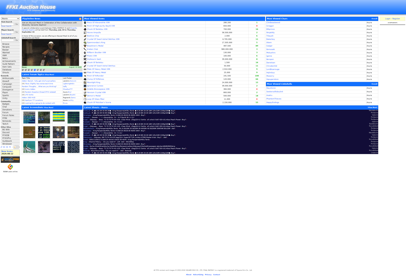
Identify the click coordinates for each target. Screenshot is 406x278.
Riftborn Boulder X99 (96, 53)
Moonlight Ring (93, 82)
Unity (4, 98)
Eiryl (69, 92)
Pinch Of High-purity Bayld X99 (101, 26)
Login (387, 19)
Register (396, 19)
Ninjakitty (270, 33)
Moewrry (270, 76)
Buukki (72, 95)
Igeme (269, 56)
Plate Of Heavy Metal (96, 72)
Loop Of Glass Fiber (96, 99)
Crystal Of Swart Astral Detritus (101, 66)
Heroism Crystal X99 (96, 92)
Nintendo (6, 121)
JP (1, 147)
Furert (85, 139)
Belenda (86, 151)
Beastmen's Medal (95, 46)
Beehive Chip (93, 36)
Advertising (198, 274)
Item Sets (7, 67)
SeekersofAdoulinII (274, 92)
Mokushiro (270, 53)
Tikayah (269, 36)
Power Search (6, 26)
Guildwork (7, 141)
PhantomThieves (273, 99)
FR (10, 147)
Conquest (6, 87)
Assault (5, 81)
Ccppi (85, 119)
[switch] (16, 147)
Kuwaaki (86, 117)
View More (49, 74)
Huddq (85, 146)
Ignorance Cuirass (95, 86)
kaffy (65, 86)
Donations (7, 110)
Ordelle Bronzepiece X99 (98, 89)
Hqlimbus (270, 73)
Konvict (73, 81)
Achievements (9, 61)
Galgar (269, 46)
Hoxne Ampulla (94, 33)
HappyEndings (272, 102)
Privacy (208, 274)
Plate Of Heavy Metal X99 (98, 69)
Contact (216, 274)
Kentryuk (86, 111)
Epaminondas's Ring (96, 43)
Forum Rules (8, 115)
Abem (269, 43)
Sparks (5, 95)
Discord (6, 132)
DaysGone (271, 88)
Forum (5, 112)
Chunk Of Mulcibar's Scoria (99, 102)
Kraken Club (92, 49)
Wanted (6, 53)
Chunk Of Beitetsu (95, 62)
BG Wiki (6, 130)
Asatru (269, 95)
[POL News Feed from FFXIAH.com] (80, 19)
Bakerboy (270, 39)
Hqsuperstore (272, 79)
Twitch (5, 124)
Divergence (7, 90)
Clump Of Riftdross (95, 79)
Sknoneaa (87, 115)
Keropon (270, 59)
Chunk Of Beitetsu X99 (97, 29)
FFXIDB (5, 135)
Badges (5, 104)
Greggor (270, 26)
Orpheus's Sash (94, 59)
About (188, 274)
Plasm (5, 92)
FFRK (4, 118)
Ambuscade (8, 78)
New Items (7, 151)
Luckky (71, 100)
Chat (4, 107)
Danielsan (270, 63)
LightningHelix (68, 83)
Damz (73, 97)
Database (6, 70)
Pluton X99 (92, 56)
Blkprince (270, 29)
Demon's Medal (94, 96)
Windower (7, 144)
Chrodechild (271, 66)
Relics (5, 58)
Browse (5, 44)
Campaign (7, 84)
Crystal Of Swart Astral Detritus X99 (103, 39)
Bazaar (5, 50)
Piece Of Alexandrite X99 (98, 23)
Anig (85, 142)
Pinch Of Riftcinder (95, 76)
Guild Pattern (8, 64)
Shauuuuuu (87, 137)
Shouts (5, 72)
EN (4, 147)
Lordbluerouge (272, 69)
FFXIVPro (6, 138)
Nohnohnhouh (88, 128)
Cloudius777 (67, 89)
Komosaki (270, 49)
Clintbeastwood (273, 23)
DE (7, 147)
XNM (4, 55)
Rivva (65, 103)
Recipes (6, 47)
